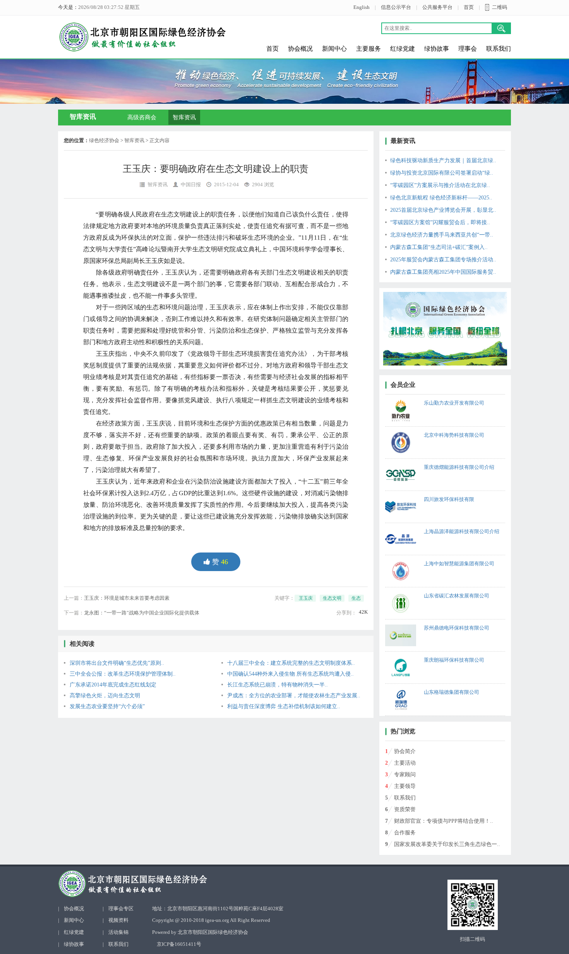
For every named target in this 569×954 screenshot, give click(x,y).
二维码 (499, 7)
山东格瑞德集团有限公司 (451, 692)
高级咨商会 (141, 117)
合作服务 (405, 833)
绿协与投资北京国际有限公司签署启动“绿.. (441, 173)
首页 (469, 7)
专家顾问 (405, 774)
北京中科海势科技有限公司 (454, 435)
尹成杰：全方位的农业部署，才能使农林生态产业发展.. (293, 695)
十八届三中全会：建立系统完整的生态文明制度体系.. (291, 663)
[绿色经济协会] (182, 883)
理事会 (467, 48)
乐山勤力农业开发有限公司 (454, 403)
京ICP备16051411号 (179, 944)
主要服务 (368, 48)
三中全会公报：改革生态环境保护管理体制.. (123, 674)
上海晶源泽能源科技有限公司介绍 (461, 531)
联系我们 (498, 48)
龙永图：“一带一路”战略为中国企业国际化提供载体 (141, 613)
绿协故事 (436, 48)
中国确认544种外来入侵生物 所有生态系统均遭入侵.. (290, 674)
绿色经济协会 (104, 140)
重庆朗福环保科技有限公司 (454, 660)
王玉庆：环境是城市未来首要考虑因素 (127, 598)
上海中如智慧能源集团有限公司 (459, 563)
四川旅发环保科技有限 (449, 499)
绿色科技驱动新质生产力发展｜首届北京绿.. (443, 160)
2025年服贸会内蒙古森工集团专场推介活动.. (443, 260)
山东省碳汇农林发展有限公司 (456, 596)
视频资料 (118, 920)
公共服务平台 (437, 7)
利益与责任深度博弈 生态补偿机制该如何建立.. (283, 706)
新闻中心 (334, 48)
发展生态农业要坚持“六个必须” (107, 706)
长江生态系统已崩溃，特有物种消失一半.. (277, 685)
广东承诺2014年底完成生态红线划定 (113, 685)
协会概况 (300, 48)
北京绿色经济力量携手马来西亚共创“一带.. (441, 235)
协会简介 (405, 751)
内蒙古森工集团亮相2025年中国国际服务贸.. (443, 272)
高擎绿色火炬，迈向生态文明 (105, 695)
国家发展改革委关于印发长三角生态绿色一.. (447, 844)
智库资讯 (184, 117)
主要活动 (405, 763)
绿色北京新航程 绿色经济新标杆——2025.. (441, 198)
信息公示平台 (396, 7)
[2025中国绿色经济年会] (445, 328)
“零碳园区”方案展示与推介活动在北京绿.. (440, 185)
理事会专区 (121, 908)
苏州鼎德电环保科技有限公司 (456, 628)
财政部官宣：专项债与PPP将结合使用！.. (443, 821)
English (361, 7)
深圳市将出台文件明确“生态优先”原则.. (117, 663)
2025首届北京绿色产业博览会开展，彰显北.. (443, 210)
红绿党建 (402, 48)
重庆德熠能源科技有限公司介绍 (459, 467)
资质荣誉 (405, 809)
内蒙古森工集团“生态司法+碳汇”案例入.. (439, 247)
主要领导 (405, 786)
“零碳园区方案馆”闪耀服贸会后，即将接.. (440, 222)
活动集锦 (118, 932)
